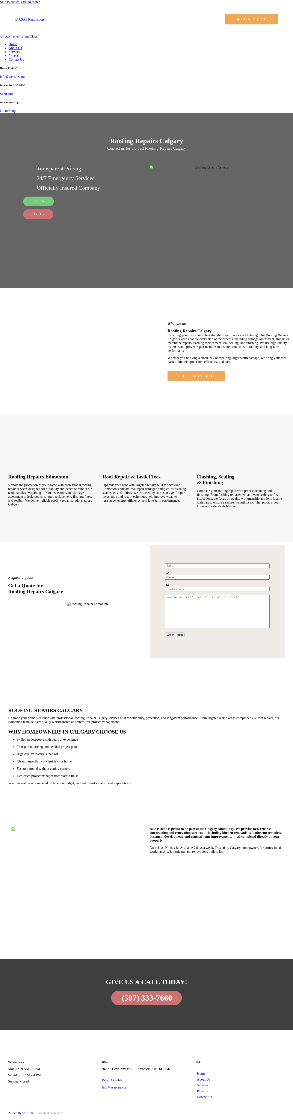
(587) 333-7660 (112, 1080)
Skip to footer (30, 2)
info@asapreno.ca (114, 1087)
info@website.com (13, 76)
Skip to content (10, 2)
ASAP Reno (16, 1113)
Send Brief (7, 94)
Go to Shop (8, 111)
